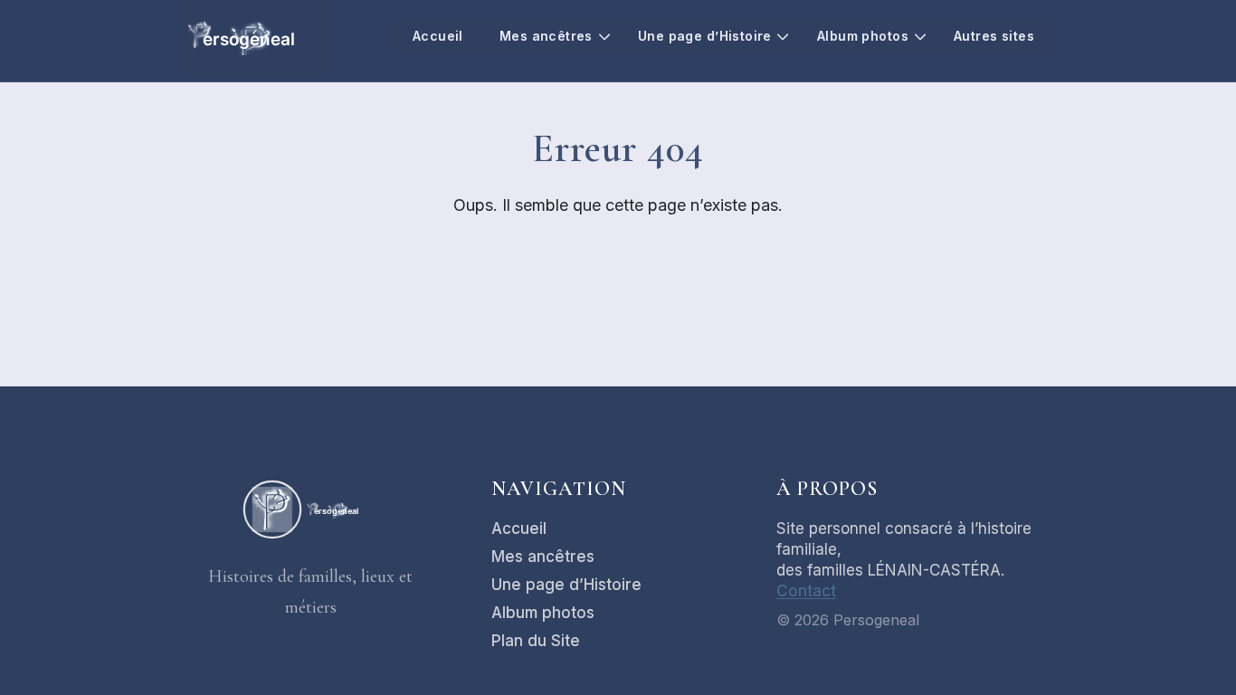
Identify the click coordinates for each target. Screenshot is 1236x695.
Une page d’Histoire (705, 35)
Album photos (862, 35)
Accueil (438, 35)
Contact (806, 591)
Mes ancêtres (546, 35)
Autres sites (994, 35)
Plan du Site (535, 641)
